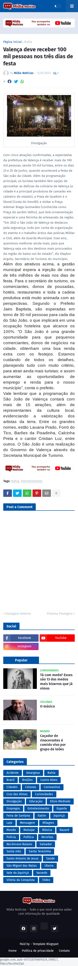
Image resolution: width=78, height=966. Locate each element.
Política (28, 837)
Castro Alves (48, 780)
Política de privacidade (38, 951)
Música (47, 830)
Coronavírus (52, 787)
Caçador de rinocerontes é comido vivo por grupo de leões (53, 742)
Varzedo (41, 873)
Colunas (30, 787)
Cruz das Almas (17, 794)
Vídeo (46, 880)
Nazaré (64, 830)
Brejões (27, 780)
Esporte (62, 808)
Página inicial (12, 42)
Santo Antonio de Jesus (22, 858)
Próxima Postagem (60, 613)
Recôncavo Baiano (19, 844)
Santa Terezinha (40, 851)
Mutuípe (29, 830)
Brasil (10, 780)
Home (12, 951)
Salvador (46, 844)
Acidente (12, 773)
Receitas (47, 837)
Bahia (28, 42)
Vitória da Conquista (20, 880)
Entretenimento (31, 481)
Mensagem (27, 823)
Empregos (13, 808)
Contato (64, 951)
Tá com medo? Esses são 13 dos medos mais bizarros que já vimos (56, 681)
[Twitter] (16, 81)
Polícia (11, 837)
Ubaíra (49, 865)
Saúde (50, 858)
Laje (9, 823)
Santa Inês (13, 851)
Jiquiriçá (59, 815)
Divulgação (14, 801)
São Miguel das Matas (21, 865)
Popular (21, 660)
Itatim (42, 815)
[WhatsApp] (22, 81)
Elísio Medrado (60, 801)
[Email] (46, 493)
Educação (35, 801)
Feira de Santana (18, 815)
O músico (47, 706)
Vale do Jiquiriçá (17, 873)
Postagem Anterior (18, 613)
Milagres (48, 823)
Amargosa (33, 773)
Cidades (12, 787)
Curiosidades (44, 794)
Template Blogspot (45, 944)
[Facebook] (9, 81)
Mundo (11, 830)
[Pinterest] (36, 493)
